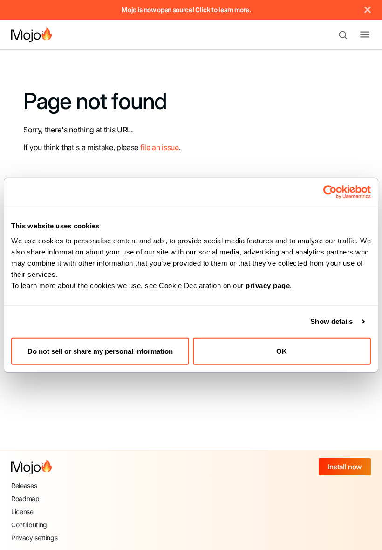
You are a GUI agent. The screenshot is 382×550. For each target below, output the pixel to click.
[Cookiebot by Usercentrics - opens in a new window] (330, 192)
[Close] (368, 10)
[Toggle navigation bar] (357, 34)
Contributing (29, 525)
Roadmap (25, 498)
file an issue (159, 147)
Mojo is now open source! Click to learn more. (186, 10)
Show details (331, 321)
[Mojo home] (31, 467)
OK (281, 351)
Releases (24, 485)
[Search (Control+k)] (347, 35)
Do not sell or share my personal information (100, 351)
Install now (345, 466)
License (22, 512)
